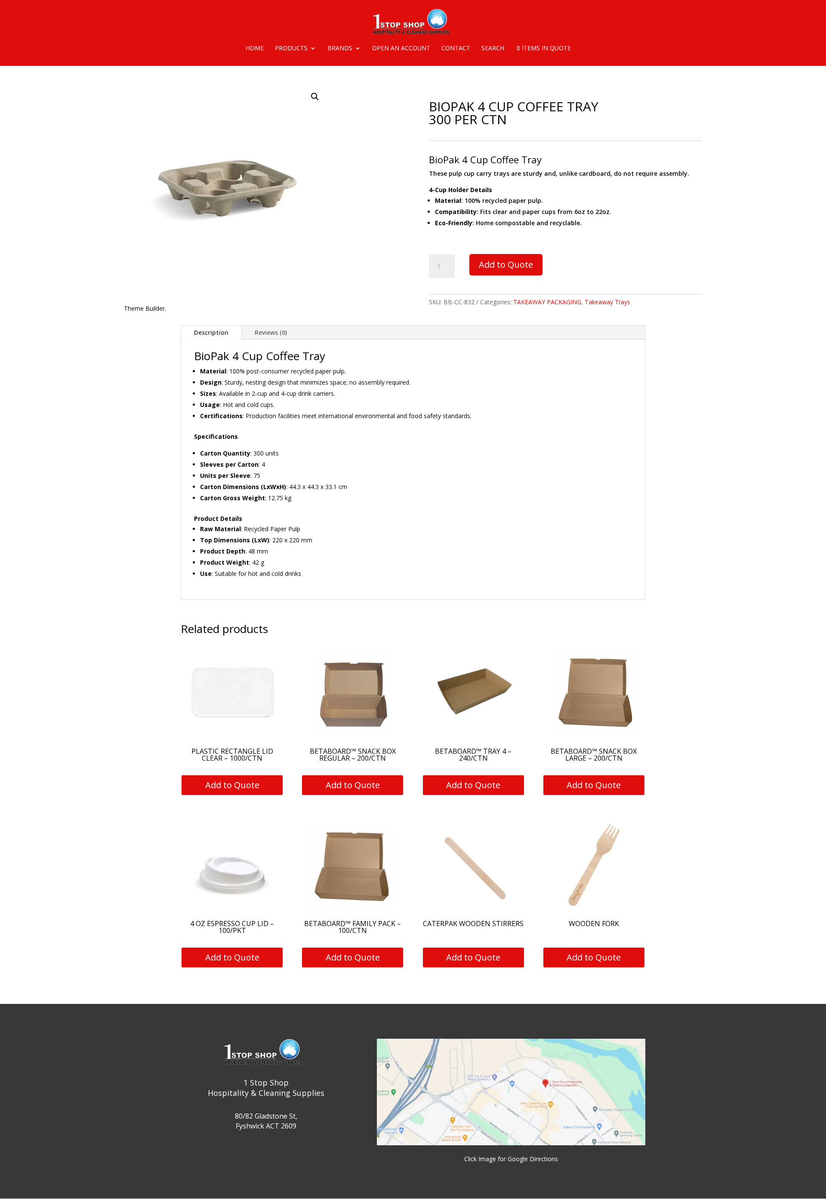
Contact (455, 48)
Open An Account (401, 48)
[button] (315, 96)
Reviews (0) (271, 332)
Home (255, 48)
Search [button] (492, 48)
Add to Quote (506, 264)
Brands (339, 48)
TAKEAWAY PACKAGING (547, 302)
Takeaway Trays (607, 302)
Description (211, 332)
